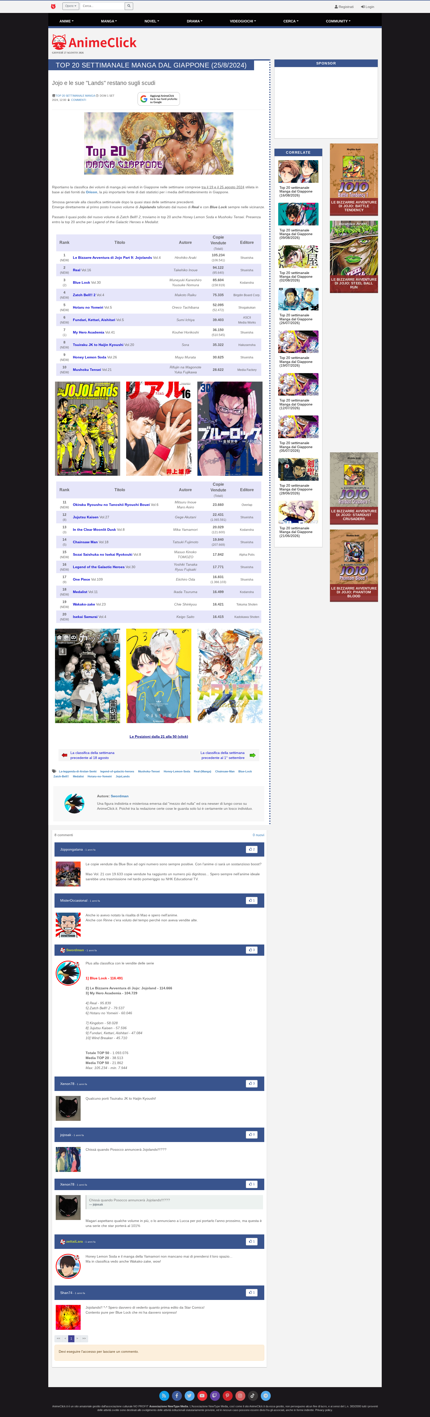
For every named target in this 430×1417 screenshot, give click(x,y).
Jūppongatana (71, 849)
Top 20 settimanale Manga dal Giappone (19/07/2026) (296, 361)
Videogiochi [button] (241, 21)
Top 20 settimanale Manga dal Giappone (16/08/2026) (296, 191)
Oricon (91, 192)
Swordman (75, 950)
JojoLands (123, 776)
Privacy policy (323, 1410)
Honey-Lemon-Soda (177, 771)
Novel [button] (151, 21)
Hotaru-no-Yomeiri (100, 776)
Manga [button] (107, 21)
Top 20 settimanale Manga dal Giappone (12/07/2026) (296, 404)
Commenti (78, 99)
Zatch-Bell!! (62, 776)
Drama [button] (193, 21)
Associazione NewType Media (168, 1406)
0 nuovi (258, 835)
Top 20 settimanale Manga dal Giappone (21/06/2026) (296, 532)
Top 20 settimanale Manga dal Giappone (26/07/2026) (296, 319)
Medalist (79, 776)
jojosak (65, 1135)
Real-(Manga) (203, 771)
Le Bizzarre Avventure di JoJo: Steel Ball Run (354, 283)
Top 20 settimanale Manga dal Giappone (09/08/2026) (296, 234)
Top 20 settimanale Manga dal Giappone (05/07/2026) (296, 447)
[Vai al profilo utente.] (74, 803)
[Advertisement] (270, 44)
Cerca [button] (289, 21)
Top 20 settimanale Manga (75, 95)
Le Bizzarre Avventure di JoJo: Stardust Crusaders (354, 515)
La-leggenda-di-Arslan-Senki (78, 771)
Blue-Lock (245, 771)
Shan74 (66, 1293)
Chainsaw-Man (225, 771)
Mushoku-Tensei (149, 771)
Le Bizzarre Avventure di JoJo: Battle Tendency (354, 206)
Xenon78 (67, 1084)
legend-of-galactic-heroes (117, 771)
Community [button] (337, 21)
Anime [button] (65, 21)
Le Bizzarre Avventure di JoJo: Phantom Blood (354, 592)
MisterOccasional (73, 900)
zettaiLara (74, 1241)
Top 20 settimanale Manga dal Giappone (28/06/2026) (296, 489)
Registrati (346, 7)
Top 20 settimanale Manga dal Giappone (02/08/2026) (296, 276)
